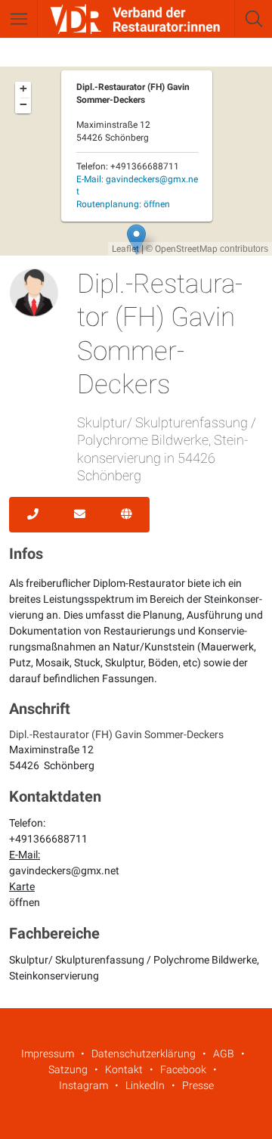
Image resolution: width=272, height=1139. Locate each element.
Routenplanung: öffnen (123, 204)
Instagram (83, 1085)
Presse (198, 1085)
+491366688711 (48, 839)
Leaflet (125, 249)
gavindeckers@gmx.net (64, 870)
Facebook (183, 1069)
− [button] (23, 104)
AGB (223, 1053)
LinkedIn (145, 1085)
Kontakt (124, 1069)
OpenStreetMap (186, 249)
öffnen (24, 902)
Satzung (68, 1069)
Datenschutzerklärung (143, 1053)
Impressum (47, 1053)
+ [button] (23, 88)
